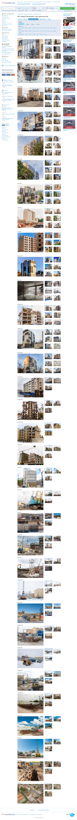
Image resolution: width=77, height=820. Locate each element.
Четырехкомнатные (5, 40)
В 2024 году (4, 59)
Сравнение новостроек (47, 1)
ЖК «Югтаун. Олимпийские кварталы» (7, 47)
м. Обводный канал (37, 14)
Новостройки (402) (23, 4)
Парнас (3, 134)
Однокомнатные (5, 35)
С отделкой (4, 22)
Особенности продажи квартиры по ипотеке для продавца (8, 100)
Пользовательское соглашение (35, 814)
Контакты (32, 810)
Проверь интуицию (8, 80)
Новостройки (20, 14)
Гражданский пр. (5, 129)
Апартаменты (4, 41)
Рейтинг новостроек (38, 1)
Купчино (3, 128)
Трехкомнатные (5, 38)
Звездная (3, 131)
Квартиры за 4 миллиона (6, 30)
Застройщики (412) (38, 4)
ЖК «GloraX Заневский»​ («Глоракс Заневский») (8, 51)
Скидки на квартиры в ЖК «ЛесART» (8, 114)
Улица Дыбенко (5, 135)
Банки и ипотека (31, 1)
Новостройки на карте (43, 810)
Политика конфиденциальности (22, 814)
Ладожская (4, 138)
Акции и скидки (20, 1)
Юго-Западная (4, 139)
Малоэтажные (4, 25)
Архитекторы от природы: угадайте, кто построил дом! (7, 85)
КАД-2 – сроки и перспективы (7, 96)
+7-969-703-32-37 (69, 4)
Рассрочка (4, 21)
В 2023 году (4, 57)
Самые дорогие (5, 16)
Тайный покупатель (56, 1)
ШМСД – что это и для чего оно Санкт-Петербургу (7, 93)
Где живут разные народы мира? (8, 81)
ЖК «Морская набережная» (7, 52)
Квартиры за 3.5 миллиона (7, 29)
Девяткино (4, 127)
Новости (25, 1)
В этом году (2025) (5, 60)
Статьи (6, 90)
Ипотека (3, 19)
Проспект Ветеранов (6, 137)
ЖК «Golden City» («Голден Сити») (8, 48)
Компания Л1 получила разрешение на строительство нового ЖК (7, 108)
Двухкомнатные (5, 37)
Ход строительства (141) (33, 19)
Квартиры (25, 19)
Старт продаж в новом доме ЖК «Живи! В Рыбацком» (8, 119)
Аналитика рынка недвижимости (67, 14)
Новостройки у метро (6, 18)
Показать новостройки (67, 8)
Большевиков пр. (5, 132)
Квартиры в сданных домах (7, 23)
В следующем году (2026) (6, 62)
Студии (3, 34)
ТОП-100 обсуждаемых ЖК (9, 65)
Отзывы (49, 19)
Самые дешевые (5, 15)
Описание (20, 19)
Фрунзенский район (28, 14)
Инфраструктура (42, 19)
